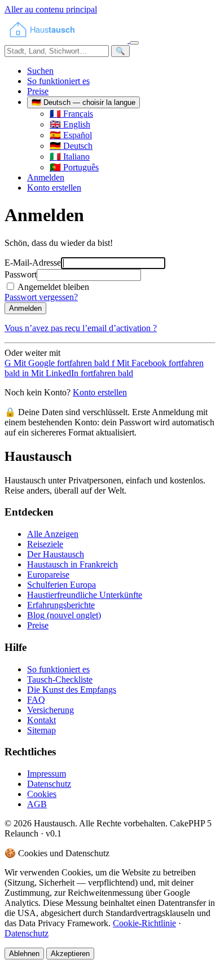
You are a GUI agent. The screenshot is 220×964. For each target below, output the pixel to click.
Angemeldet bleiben (53, 287)
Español (71, 135)
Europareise (48, 574)
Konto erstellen (54, 187)
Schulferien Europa (61, 584)
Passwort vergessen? (41, 297)
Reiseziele (45, 544)
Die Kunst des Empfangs (71, 689)
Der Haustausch (55, 554)
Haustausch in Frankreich (72, 564)
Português (74, 167)
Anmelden (45, 177)
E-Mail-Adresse (33, 262)
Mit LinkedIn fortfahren (77, 373)
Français (71, 113)
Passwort (21, 274)
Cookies (41, 794)
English (70, 124)
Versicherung (50, 710)
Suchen (40, 71)
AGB (37, 804)
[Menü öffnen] (134, 43)
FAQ (36, 700)
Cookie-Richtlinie (144, 923)
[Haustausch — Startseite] (67, 40)
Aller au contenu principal (51, 9)
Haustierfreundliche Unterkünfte (84, 595)
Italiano (70, 156)
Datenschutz (49, 784)
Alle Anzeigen (52, 534)
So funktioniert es (58, 81)
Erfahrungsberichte (61, 605)
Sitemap (41, 730)
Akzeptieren (70, 953)
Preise (38, 91)
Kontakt (41, 720)
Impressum (46, 773)
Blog (64, 615)
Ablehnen (24, 953)
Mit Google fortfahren (57, 363)
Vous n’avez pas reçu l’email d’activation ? (81, 328)
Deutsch (71, 146)
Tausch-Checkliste (60, 679)
